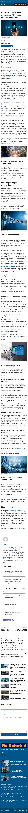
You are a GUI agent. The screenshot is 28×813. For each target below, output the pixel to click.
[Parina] (2, 41)
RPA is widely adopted (9, 266)
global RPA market (7, 138)
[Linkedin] (5, 755)
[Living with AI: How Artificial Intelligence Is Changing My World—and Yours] (5, 680)
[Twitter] (5, 46)
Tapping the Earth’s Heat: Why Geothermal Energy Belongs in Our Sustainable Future (18, 692)
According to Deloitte (6, 334)
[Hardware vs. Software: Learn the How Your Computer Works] (5, 697)
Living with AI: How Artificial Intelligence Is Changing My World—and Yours (17, 680)
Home (2, 9)
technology (10, 75)
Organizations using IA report (8, 394)
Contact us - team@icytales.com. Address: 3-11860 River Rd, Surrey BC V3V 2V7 (20, 810)
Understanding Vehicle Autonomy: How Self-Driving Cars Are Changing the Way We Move (18, 770)
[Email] (13, 620)
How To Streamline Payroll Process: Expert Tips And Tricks (21, 631)
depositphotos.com (7, 157)
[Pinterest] (8, 46)
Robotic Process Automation (8, 9)
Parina (5, 40)
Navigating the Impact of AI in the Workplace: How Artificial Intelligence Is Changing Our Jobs (18, 763)
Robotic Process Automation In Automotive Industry (6, 631)
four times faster (19, 448)
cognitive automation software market (13, 498)
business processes (13, 87)
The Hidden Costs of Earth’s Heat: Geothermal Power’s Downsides (17, 686)
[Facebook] (2, 46)
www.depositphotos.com (8, 473)
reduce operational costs (11, 205)
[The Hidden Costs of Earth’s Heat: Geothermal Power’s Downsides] (5, 686)
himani (23, 528)
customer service (10, 98)
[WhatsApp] (11, 46)
